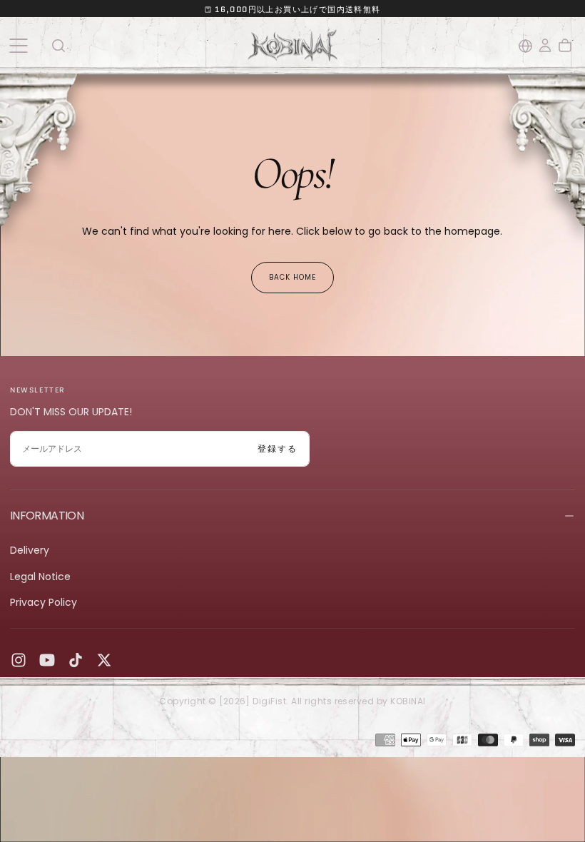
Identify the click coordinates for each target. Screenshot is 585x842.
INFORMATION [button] (46, 515)
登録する (277, 448)
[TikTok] (75, 660)
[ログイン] (545, 45)
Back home (292, 277)
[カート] (565, 45)
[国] (525, 46)
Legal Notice (40, 576)
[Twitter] (104, 660)
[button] (18, 45)
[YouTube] (47, 660)
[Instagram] (18, 660)
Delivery (29, 550)
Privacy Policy (43, 602)
